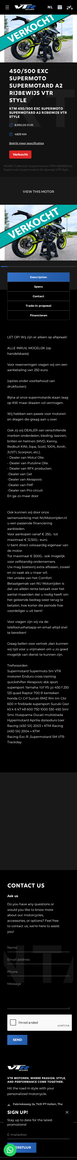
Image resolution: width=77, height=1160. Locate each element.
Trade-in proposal (38, 305)
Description (38, 277)
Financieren (38, 315)
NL (50, 7)
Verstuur (22, 1147)
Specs (38, 286)
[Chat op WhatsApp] (10, 1150)
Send (17, 1040)
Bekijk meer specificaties (26, 143)
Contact (38, 296)
